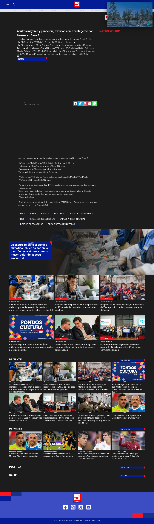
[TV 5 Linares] (13, 7)
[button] (22, 214)
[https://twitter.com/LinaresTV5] (81, 514)
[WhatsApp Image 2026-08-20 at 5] (25, 411)
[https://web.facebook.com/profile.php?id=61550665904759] (65, 514)
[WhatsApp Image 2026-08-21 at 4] (59, 411)
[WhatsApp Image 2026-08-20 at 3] (128, 380)
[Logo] (77, 7)
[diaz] (128, 411)
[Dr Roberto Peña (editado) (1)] (59, 380)
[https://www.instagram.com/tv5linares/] (85, 103)
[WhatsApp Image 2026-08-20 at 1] (94, 380)
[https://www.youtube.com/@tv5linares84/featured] (89, 103)
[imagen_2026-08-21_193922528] (25, 380)
